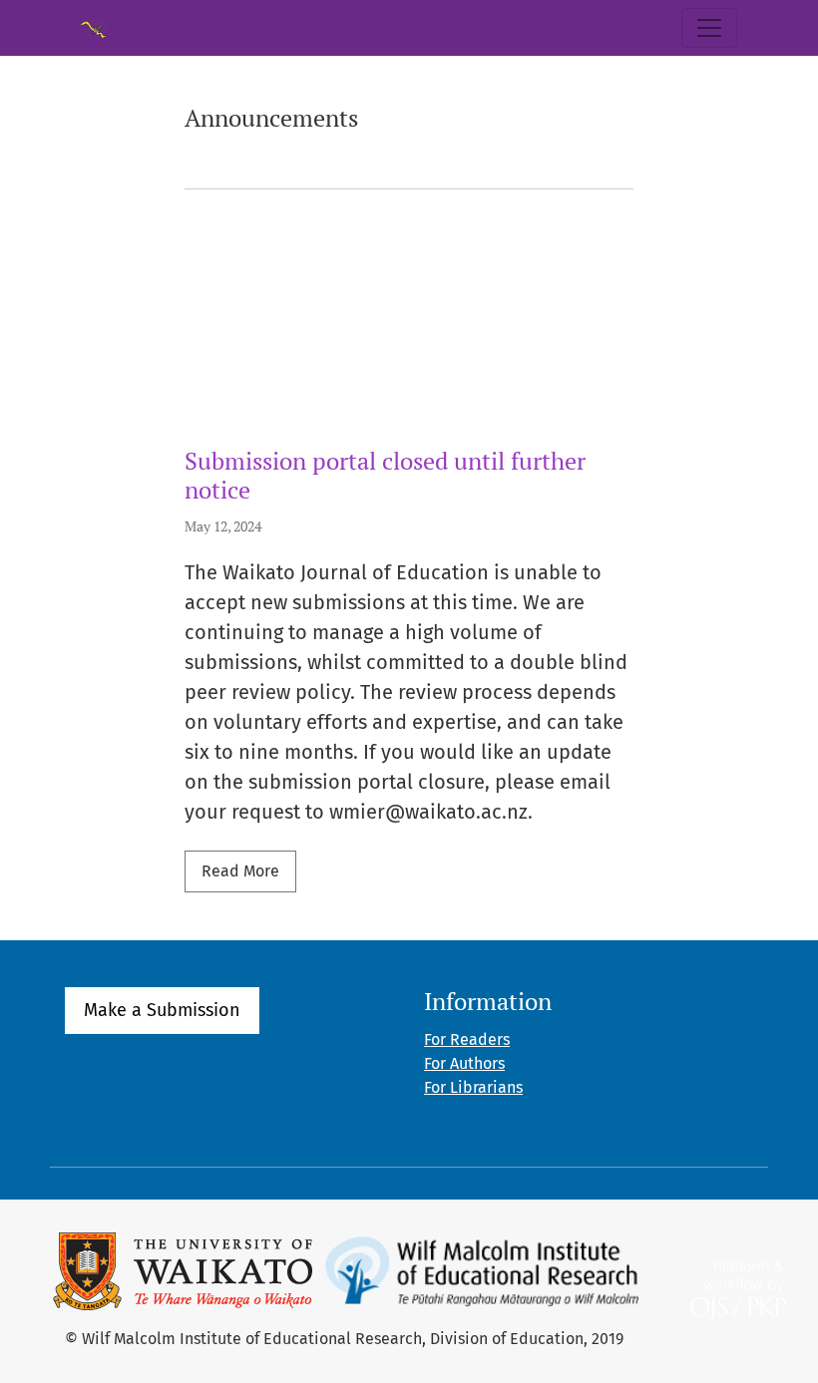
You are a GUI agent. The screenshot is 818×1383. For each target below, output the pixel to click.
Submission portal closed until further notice (385, 475)
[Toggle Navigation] (709, 28)
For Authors (464, 1063)
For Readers (467, 1039)
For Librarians (473, 1087)
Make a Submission (162, 1010)
